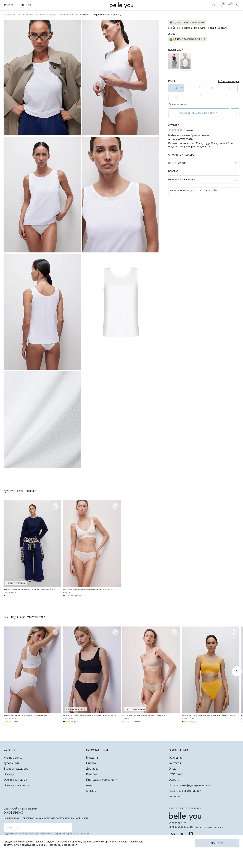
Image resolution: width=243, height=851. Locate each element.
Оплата (91, 763)
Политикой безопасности (63, 844)
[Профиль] (237, 5)
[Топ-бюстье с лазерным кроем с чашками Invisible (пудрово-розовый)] (123, 721)
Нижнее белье (13, 757)
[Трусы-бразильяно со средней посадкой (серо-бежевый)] (69, 595)
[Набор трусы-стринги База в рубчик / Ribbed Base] (92, 669)
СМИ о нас (176, 774)
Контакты (175, 763)
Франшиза (175, 757)
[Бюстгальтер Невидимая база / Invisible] (151, 669)
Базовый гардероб (16, 768)
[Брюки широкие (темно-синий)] (4, 595)
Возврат (91, 774)
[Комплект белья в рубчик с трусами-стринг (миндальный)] (69, 721)
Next (237, 671)
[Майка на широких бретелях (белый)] (185, 61)
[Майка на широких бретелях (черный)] (173, 61)
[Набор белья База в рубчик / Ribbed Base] (32, 669)
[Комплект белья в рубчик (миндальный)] (10, 721)
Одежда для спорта (16, 785)
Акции (90, 785)
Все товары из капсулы (182, 190)
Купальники (11, 763)
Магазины (92, 757)
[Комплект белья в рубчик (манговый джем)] (7, 721)
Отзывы (91, 790)
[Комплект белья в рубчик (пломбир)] (4, 721)
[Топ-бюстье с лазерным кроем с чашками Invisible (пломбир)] (126, 721)
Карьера (174, 796)
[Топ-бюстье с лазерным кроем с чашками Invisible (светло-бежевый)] (129, 721)
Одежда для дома (15, 779)
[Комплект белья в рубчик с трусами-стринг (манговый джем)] (66, 721)
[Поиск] (214, 5)
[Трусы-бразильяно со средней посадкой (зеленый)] (64, 595)
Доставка (92, 768)
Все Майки (211, 190)
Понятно (217, 843)
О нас (172, 768)
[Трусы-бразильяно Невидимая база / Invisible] (92, 543)
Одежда (9, 774)
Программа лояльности (101, 779)
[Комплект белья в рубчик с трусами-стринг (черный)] (64, 721)
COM (28, 5)
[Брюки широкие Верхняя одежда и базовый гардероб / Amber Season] (32, 543)
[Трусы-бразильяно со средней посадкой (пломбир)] (66, 595)
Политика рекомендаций (185, 790)
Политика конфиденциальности (189, 785)
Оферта (174, 779)
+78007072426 (177, 823)
